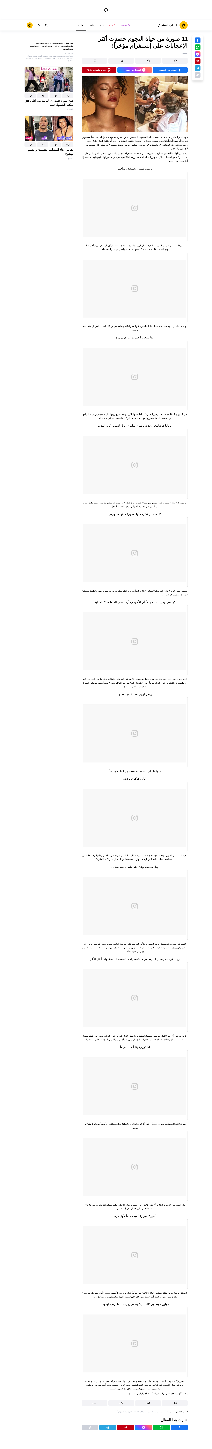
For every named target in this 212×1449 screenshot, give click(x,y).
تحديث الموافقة (68, 49)
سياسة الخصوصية (57, 43)
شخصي (123, 25)
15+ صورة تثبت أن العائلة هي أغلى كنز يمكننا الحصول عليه (49, 102)
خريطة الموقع (34, 46)
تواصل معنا (69, 43)
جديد (111, 25)
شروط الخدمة (47, 46)
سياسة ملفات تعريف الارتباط (64, 46)
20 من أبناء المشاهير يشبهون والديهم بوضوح (50, 151)
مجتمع (70, 158)
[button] (67, 95)
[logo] (173, 25)
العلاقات (70, 109)
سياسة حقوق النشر (42, 43)
